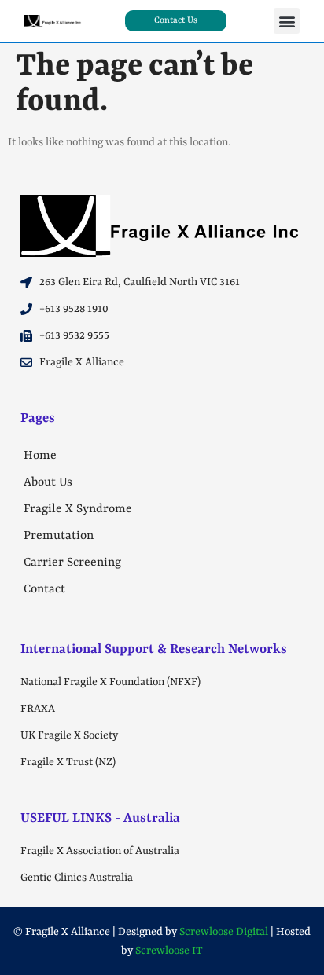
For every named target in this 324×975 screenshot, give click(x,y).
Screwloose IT (169, 950)
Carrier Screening (72, 562)
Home (40, 456)
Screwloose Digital (223, 932)
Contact (44, 589)
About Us (48, 482)
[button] (287, 21)
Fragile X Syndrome (78, 509)
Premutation (59, 536)
